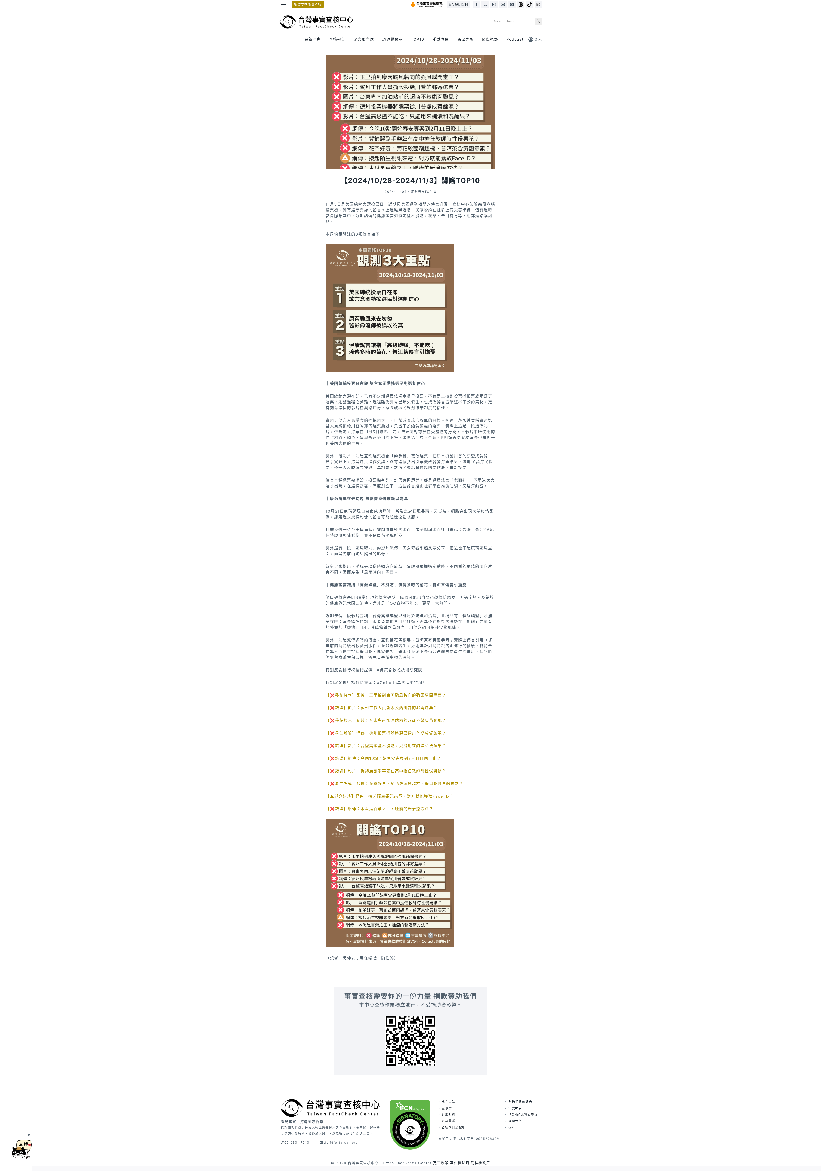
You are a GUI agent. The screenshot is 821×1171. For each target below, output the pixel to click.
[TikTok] (529, 4)
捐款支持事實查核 (308, 4)
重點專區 (441, 39)
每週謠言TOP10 (423, 191)
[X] (485, 4)
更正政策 (441, 1163)
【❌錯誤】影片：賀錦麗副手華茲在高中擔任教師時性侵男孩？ (386, 771)
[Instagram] (494, 4)
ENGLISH (458, 4)
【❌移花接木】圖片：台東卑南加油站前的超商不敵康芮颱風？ (386, 720)
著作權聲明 (459, 1163)
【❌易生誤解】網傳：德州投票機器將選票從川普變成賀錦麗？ (386, 733)
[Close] (29, 1135)
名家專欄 (465, 39)
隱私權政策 (480, 1163)
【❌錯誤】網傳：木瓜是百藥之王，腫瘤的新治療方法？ (379, 809)
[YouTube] (503, 4)
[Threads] (520, 4)
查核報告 (337, 39)
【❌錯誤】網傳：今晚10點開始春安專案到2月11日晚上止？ (383, 758)
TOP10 (417, 39)
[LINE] (538, 4)
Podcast (515, 39)
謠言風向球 (364, 39)
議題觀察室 (392, 39)
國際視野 (490, 39)
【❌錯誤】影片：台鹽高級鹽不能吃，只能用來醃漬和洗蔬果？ (386, 746)
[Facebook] (476, 4)
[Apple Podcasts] (512, 4)
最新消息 (312, 39)
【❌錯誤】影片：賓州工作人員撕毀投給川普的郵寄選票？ (382, 708)
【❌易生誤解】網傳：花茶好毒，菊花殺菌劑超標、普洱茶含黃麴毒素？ (394, 783)
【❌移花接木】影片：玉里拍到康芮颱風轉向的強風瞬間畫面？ (386, 695)
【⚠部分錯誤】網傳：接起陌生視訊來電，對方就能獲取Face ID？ (389, 796)
